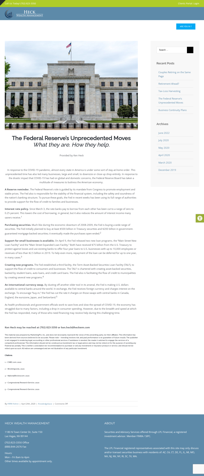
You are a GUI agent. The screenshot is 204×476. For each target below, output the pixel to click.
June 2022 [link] (164, 132)
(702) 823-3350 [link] (13, 442)
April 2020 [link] (164, 155)
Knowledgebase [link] (45, 403)
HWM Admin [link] (13, 403)
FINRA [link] (140, 436)
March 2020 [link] (165, 162)
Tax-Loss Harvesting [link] (169, 91)
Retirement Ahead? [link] (168, 83)
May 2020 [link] (163, 147)
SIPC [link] (147, 436)
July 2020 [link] (163, 140)
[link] (200, 218)
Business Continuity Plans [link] (172, 110)
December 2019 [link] (167, 169)
